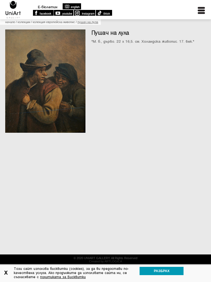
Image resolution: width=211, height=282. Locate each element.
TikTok (103, 13)
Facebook (43, 13)
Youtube (63, 13)
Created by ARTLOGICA (105, 261)
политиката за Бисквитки (63, 277)
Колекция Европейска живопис (54, 22)
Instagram (84, 13)
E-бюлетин (47, 7)
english (71, 6)
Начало (10, 22)
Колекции (24, 22)
